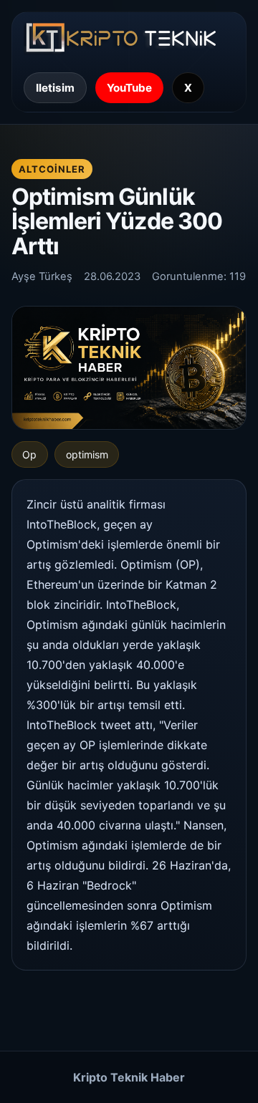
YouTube (129, 88)
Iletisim (55, 88)
